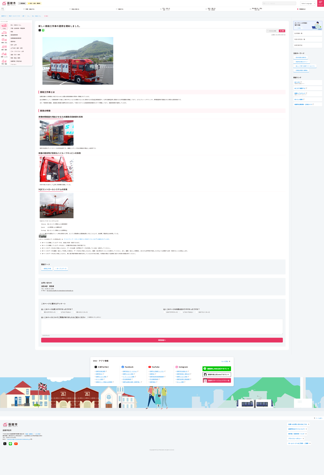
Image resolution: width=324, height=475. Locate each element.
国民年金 (13, 41)
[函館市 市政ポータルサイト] (9, 3)
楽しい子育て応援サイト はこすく (305, 66)
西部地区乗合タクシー (302, 62)
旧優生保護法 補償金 (302, 70)
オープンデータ (62, 269)
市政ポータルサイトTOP (14, 16)
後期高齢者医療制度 (16, 38)
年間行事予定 (298, 45)
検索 (283, 31)
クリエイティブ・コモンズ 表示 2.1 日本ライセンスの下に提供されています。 (87, 239)
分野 (23, 16)
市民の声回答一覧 (299, 39)
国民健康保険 (14, 35)
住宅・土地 (14, 45)
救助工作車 (47, 269)
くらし (28, 16)
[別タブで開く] (39, 30)
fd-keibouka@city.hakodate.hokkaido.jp (60, 290)
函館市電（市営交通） (16, 61)
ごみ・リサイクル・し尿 (17, 51)
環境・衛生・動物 (15, 58)
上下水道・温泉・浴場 (16, 48)
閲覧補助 (23, 3)
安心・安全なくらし (36, 16)
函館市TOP (3, 16)
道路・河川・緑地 (15, 54)
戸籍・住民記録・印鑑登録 (18, 28)
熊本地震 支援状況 (301, 57)
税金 (12, 31)
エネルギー (14, 64)
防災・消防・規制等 (35, 3)
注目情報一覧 (298, 33)
